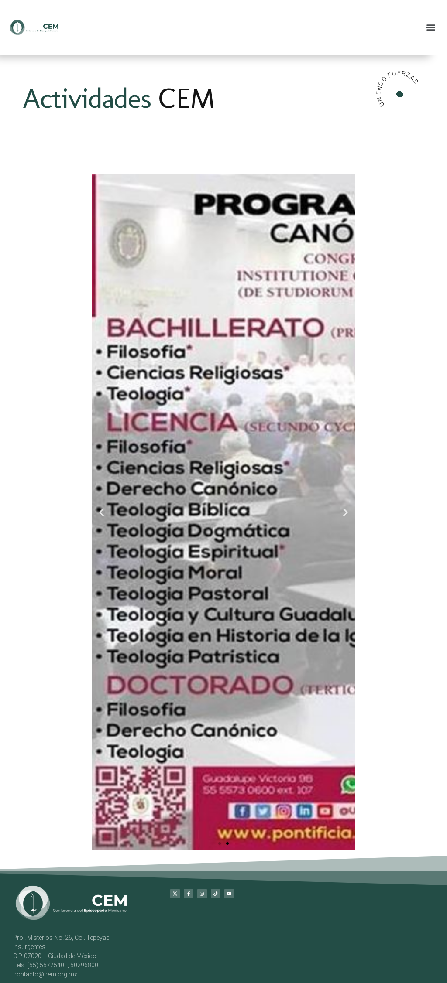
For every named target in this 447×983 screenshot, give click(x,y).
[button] (431, 27)
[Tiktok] (215, 958)
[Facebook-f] (188, 958)
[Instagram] (202, 958)
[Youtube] (229, 958)
